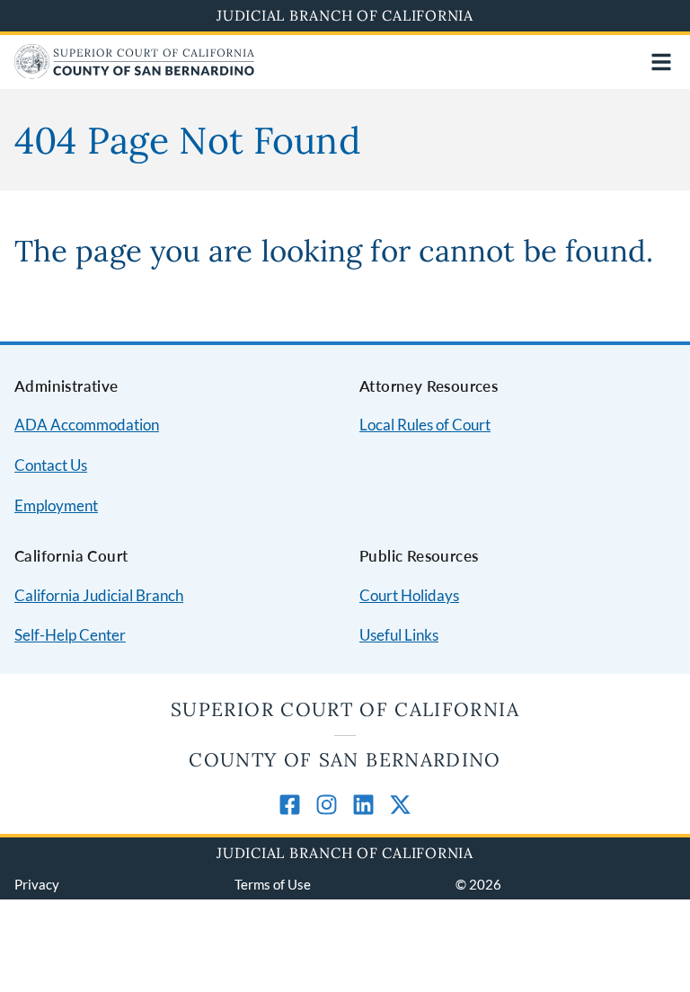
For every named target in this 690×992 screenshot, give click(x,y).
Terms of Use (272, 884)
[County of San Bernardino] (134, 73)
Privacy (36, 884)
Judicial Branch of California (345, 15)
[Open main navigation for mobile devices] (661, 62)
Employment (56, 505)
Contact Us (50, 465)
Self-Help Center (70, 634)
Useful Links (398, 634)
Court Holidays (409, 595)
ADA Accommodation (86, 424)
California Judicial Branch (98, 595)
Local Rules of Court (425, 424)
